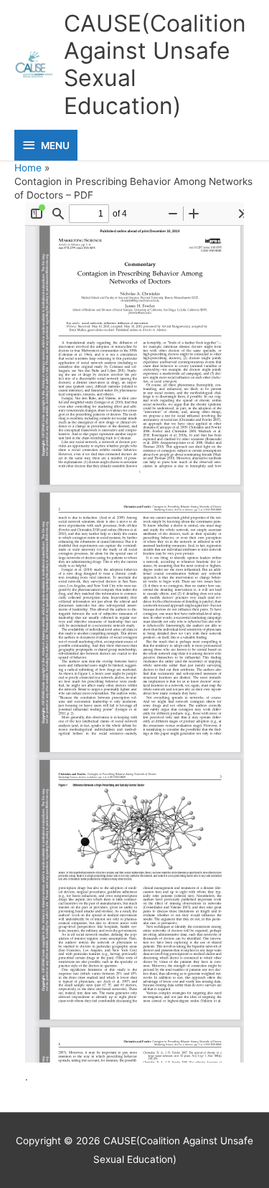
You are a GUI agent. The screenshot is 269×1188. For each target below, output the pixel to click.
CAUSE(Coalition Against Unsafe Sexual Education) (155, 64)
